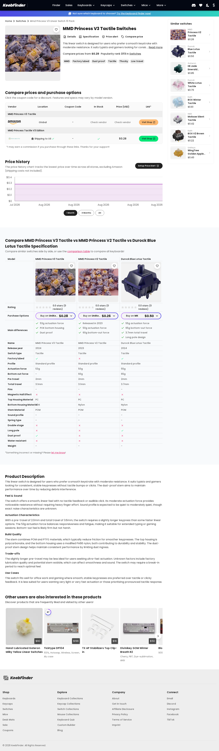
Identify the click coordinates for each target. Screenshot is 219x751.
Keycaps (106, 5)
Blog (60, 730)
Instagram (173, 709)
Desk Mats (9, 719)
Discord (171, 703)
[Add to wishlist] (56, 30)
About (115, 698)
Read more (156, 47)
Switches (127, 5)
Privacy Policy (120, 714)
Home (8, 21)
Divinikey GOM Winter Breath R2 (134, 650)
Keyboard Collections (70, 698)
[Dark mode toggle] (208, 5)
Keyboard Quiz (66, 719)
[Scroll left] (9, 636)
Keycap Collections (68, 703)
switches (21, 21)
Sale (5, 725)
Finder (56, 5)
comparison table (78, 251)
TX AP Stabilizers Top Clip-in (99, 650)
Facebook (173, 714)
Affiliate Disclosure (123, 709)
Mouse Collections (68, 714)
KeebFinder (14, 5)
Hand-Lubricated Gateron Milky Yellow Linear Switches (24, 650)
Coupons (8, 730)
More (160, 5)
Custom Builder (66, 725)
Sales (68, 5)
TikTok (170, 719)
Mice (145, 5)
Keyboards (85, 5)
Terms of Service (122, 719)
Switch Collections (68, 709)
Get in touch (119, 703)
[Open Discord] (194, 5)
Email (170, 698)
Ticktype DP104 (54, 648)
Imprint (116, 725)
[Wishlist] (201, 5)
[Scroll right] (158, 636)
